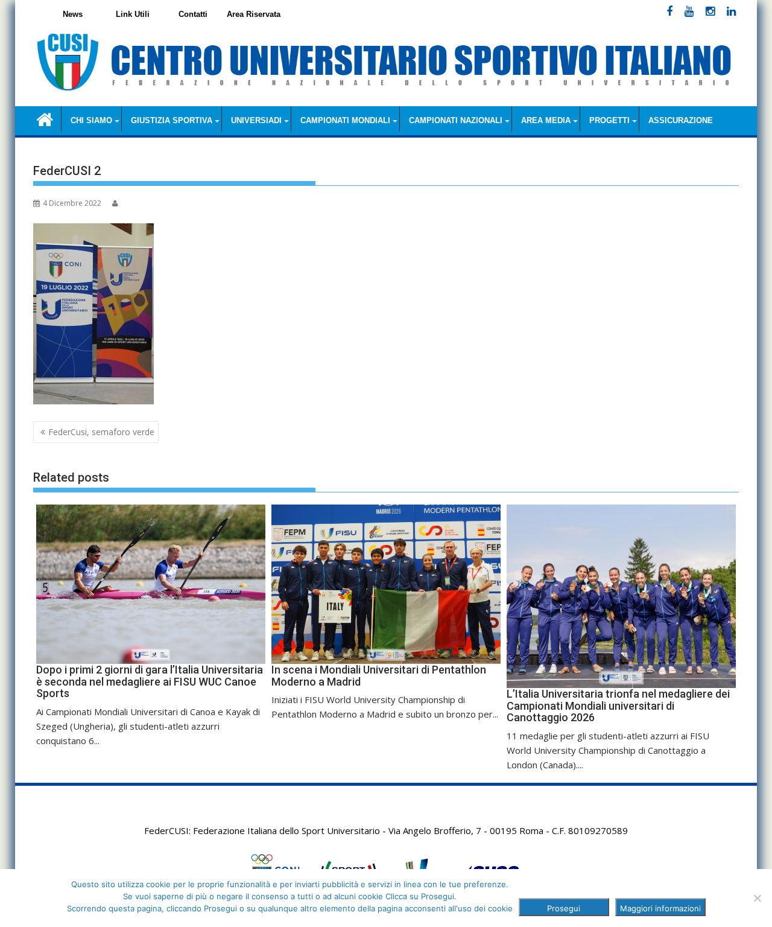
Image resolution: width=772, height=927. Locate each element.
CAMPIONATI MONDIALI (345, 120)
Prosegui (563, 908)
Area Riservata (253, 14)
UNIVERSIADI (256, 120)
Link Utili (133, 14)
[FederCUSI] (45, 118)
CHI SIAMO (91, 120)
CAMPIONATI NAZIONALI (455, 120)
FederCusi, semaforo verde (101, 432)
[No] (757, 898)
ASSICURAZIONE (680, 120)
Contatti (193, 14)
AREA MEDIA (546, 120)
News (73, 14)
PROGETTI (609, 120)
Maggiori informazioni (660, 908)
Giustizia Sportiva (171, 120)
